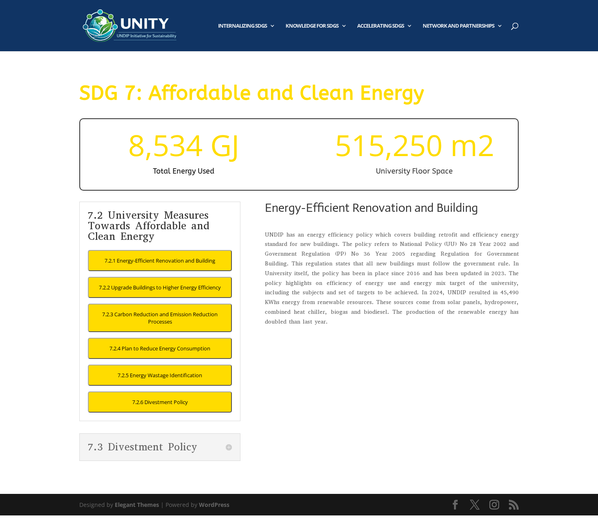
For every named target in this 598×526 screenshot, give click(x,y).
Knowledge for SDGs (312, 26)
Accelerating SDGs (380, 26)
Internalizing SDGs (242, 26)
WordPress (214, 505)
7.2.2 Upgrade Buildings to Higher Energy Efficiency (160, 287)
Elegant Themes (137, 505)
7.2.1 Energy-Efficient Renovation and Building (160, 260)
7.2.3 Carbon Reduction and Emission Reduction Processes (160, 318)
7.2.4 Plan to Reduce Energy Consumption (159, 348)
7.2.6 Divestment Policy (160, 402)
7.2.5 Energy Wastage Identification (160, 375)
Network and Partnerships (458, 26)
